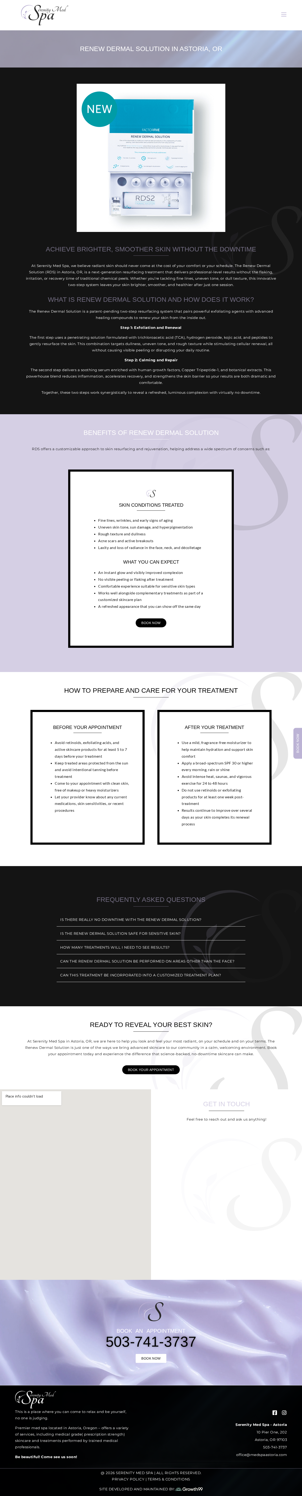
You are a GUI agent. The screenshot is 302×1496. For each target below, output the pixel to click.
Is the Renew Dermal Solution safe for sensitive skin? (120, 933)
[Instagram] (284, 1412)
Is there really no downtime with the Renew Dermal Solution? (131, 919)
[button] (151, 920)
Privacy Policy (128, 1479)
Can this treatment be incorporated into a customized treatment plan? (140, 975)
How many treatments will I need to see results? (115, 947)
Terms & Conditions (169, 1479)
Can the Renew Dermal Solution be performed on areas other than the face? (147, 961)
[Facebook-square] (275, 1412)
